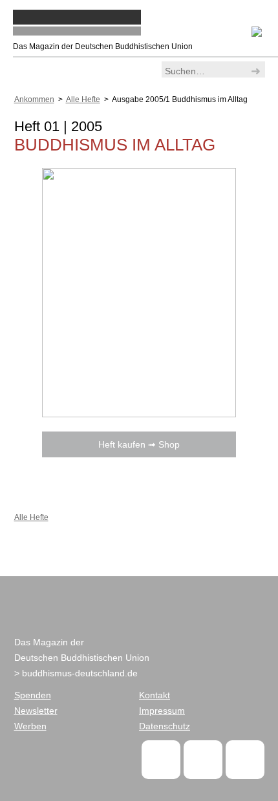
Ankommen (34, 99)
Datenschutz (164, 726)
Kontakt (154, 695)
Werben (30, 726)
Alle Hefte (83, 99)
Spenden (32, 695)
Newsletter (36, 710)
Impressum (162, 710)
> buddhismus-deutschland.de (76, 673)
